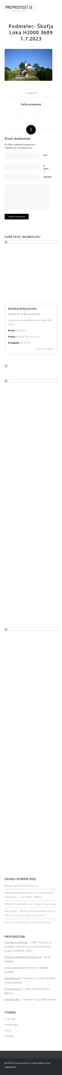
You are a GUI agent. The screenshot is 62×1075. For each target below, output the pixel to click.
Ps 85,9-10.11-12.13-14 (27, 336)
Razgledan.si (12, 978)
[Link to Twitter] (45, 1071)
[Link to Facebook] (50, 1071)
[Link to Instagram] (55, 1071)
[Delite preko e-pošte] (48, 113)
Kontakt (9, 1036)
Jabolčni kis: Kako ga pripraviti (35, 922)
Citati (8, 1030)
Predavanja (11, 1024)
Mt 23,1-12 (25, 342)
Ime (46, 155)
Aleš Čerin (10, 922)
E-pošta (46, 169)
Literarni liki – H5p (14, 910)
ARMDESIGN (10, 1067)
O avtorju (10, 1018)
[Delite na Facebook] (13, 113)
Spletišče (48, 177)
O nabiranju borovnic (28, 885)
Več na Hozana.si (45, 348)
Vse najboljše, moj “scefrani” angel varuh (35, 903)
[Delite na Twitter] (31, 113)
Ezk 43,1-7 (21, 330)
